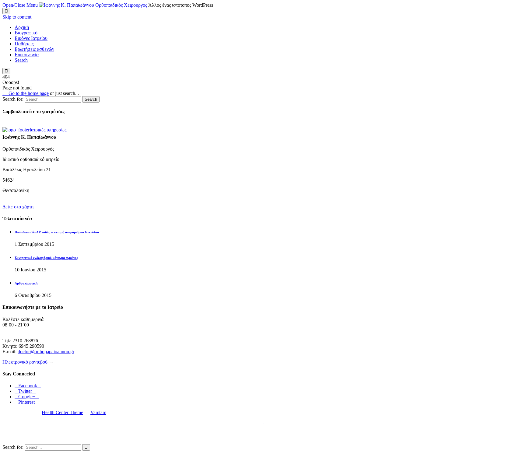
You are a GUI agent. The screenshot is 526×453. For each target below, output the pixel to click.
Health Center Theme (62, 412)
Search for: (12, 99)
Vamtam (98, 412)
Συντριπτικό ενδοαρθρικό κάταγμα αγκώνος (46, 258)
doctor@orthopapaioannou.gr (46, 351)
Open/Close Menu (20, 5)
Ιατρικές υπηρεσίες (48, 129)
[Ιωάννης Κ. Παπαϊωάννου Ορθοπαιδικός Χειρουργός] (93, 5)
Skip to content (16, 16)
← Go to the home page (25, 93)
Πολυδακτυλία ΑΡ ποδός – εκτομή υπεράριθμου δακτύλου (57, 232)
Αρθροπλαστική (26, 283)
